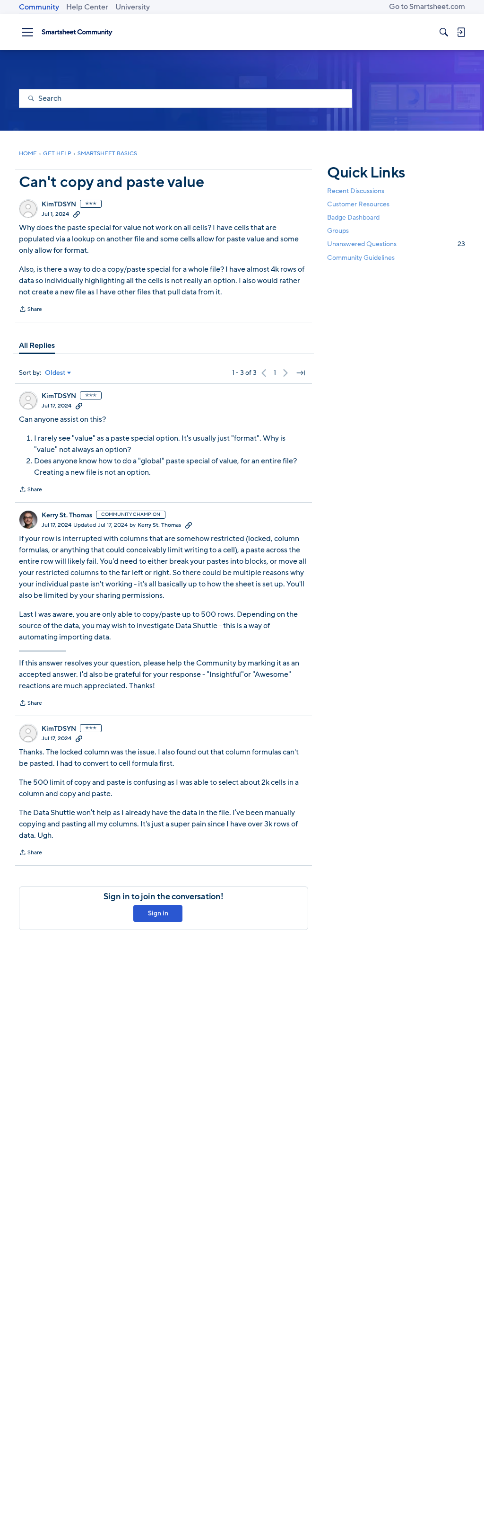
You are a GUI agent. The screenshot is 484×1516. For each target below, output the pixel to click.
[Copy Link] (76, 214)
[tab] (36, 345)
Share (30, 310)
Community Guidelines (361, 257)
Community (39, 7)
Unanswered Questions (396, 243)
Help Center (87, 7)
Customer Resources (358, 204)
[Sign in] (460, 32)
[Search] (443, 32)
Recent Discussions (355, 190)
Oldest (55, 373)
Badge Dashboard (353, 217)
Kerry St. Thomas (67, 515)
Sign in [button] (158, 913)
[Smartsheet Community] (77, 32)
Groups (338, 230)
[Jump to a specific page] (300, 373)
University (132, 7)
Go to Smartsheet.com (427, 6)
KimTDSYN (59, 204)
